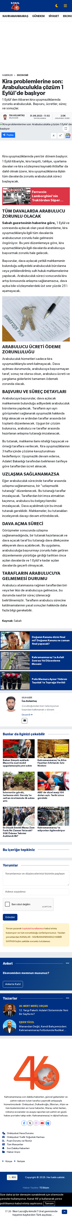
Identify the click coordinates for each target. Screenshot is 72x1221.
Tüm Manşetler (15, 1144)
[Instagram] (36, 1123)
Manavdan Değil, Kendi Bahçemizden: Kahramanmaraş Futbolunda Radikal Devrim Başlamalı (43, 1028)
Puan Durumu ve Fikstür (19, 1141)
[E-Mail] (24, 721)
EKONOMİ (22, 75)
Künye (9, 1161)
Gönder (10, 917)
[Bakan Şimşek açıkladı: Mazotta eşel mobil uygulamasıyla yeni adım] (19, 748)
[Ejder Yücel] (9, 1026)
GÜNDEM (38, 16)
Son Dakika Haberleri (18, 1148)
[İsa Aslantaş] (11, 703)
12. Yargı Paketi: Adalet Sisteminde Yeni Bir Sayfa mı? (43, 1012)
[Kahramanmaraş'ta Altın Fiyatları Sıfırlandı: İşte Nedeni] (53, 748)
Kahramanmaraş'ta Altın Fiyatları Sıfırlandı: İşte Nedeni (52, 763)
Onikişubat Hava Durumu (20, 1133)
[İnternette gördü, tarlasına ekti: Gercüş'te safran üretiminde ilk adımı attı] (19, 781)
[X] (30, 1123)
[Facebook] (24, 1123)
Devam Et (26, 715)
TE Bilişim (44, 1187)
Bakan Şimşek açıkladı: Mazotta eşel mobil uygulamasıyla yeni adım (17, 763)
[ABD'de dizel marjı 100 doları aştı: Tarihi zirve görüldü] (53, 781)
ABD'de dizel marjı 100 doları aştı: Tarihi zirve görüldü (51, 795)
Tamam (49, 1203)
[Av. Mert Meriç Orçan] (9, 1010)
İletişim (21, 1161)
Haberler (7, 75)
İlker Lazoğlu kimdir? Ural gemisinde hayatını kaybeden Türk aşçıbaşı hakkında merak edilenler (35, 1215)
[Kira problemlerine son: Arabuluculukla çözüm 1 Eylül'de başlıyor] (36, 126)
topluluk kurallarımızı (33, 928)
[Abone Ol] (68, 135)
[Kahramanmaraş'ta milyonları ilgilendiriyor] (53, 816)
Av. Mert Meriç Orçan (33, 1006)
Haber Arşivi (13, 1152)
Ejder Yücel (26, 1022)
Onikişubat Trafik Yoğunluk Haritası (26, 1137)
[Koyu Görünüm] (57, 6)
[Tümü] (67, 963)
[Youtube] (42, 1123)
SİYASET (54, 16)
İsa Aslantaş (29, 701)
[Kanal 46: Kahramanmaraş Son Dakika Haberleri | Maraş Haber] (15, 6)
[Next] (48, 1123)
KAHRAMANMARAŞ (15, 16)
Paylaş (10, 135)
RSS (13, 1177)
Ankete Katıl (13, 984)
